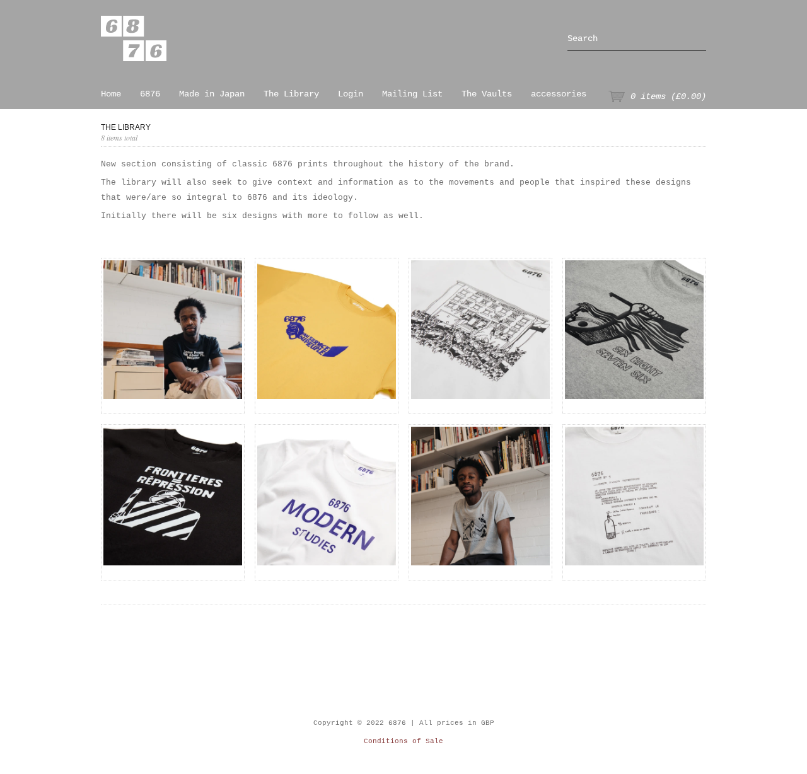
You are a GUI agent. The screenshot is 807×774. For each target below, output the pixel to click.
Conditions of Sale (403, 741)
